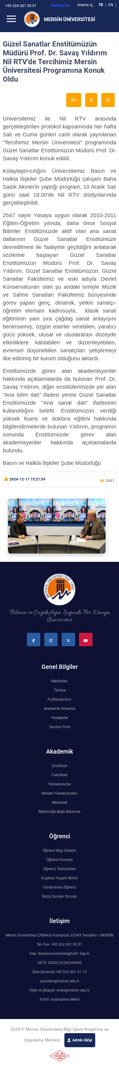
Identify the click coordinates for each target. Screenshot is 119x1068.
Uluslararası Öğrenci (59, 887)
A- (108, 100)
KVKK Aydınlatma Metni (60, 999)
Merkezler (59, 802)
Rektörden (59, 681)
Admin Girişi (82, 1040)
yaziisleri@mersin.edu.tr (59, 981)
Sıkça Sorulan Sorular (59, 896)
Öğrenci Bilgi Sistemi (59, 850)
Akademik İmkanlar (60, 708)
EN (111, 5)
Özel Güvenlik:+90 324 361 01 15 (59, 972)
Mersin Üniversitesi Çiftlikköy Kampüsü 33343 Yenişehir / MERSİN (59, 935)
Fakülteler (60, 775)
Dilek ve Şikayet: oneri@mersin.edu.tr (59, 990)
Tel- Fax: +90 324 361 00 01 (59, 944)
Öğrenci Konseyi (59, 860)
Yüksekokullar (59, 784)
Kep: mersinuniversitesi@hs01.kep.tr (59, 953)
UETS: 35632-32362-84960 (59, 963)
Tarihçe (60, 690)
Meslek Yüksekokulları (59, 793)
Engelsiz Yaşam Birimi (59, 878)
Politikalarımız (59, 699)
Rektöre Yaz (60, 5)
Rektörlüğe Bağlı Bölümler (59, 812)
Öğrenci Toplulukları (59, 869)
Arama (86, 5)
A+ (74, 100)
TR (101, 5)
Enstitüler (59, 766)
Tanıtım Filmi (59, 727)
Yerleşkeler (59, 718)
